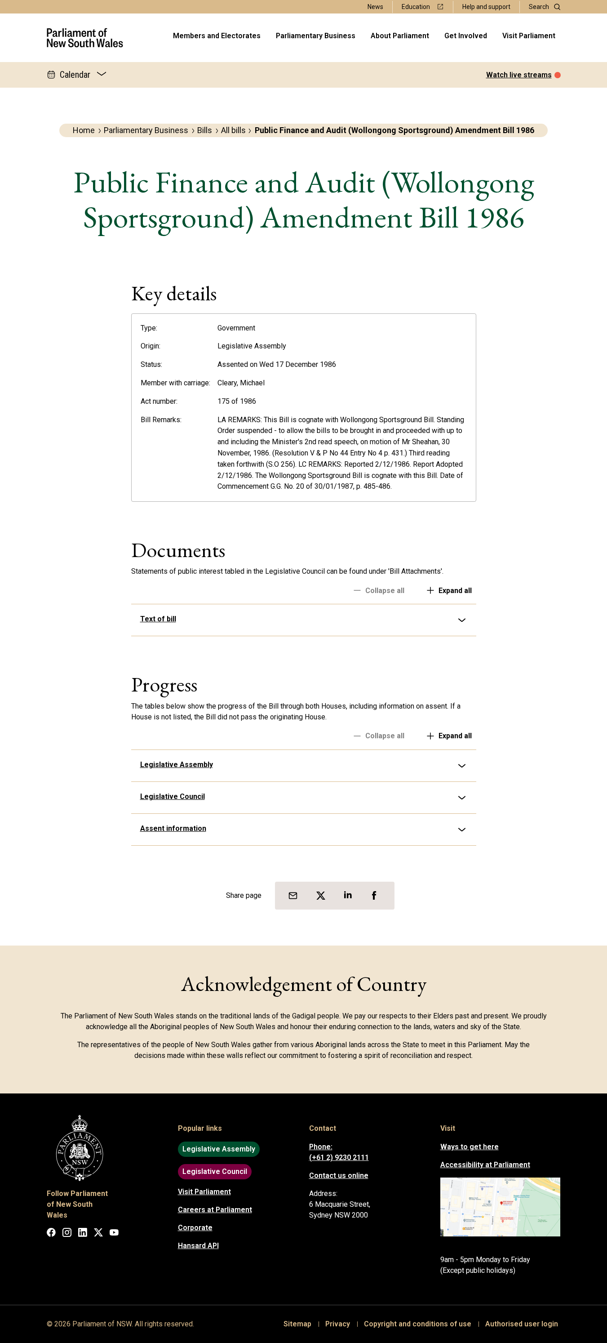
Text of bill (158, 619)
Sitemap (297, 1324)
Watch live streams (519, 75)
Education (416, 6)
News (375, 6)
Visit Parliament (528, 35)
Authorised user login (521, 1324)
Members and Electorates (217, 35)
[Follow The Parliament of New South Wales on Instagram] (66, 1234)
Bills (204, 130)
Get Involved (465, 35)
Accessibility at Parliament (485, 1164)
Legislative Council (172, 796)
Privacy (337, 1324)
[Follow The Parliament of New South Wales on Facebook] (51, 1234)
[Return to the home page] (85, 37)
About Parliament (400, 35)
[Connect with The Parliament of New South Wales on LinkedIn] (82, 1234)
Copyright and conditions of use (417, 1324)
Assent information (173, 828)
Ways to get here (469, 1146)
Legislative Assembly (176, 764)
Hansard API (198, 1245)
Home (84, 130)
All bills (233, 130)
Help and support (486, 6)
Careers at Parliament (215, 1209)
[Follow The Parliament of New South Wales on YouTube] (114, 1234)
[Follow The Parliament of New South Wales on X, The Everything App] (98, 1234)
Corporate (195, 1227)
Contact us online (338, 1175)
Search (539, 6)
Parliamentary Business (315, 35)
